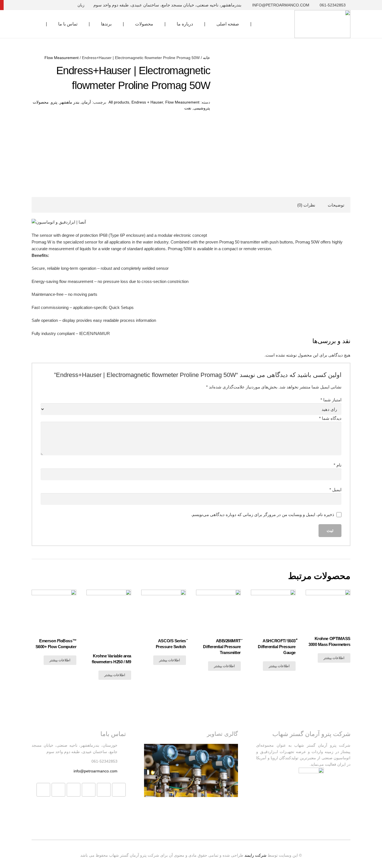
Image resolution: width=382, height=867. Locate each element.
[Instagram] (39, 5)
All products (119, 102)
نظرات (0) (306, 205)
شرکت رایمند (255, 855)
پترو (54, 102)
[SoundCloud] (9, 5)
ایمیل (335, 489)
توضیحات (336, 205)
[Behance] (49, 5)
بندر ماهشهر (69, 102)
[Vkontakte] (19, 5)
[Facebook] (59, 5)
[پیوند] (322, 24)
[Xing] (29, 5)
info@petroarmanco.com (95, 771)
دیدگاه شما (330, 418)
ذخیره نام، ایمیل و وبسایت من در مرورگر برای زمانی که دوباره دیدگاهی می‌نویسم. (262, 514)
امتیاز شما (330, 399)
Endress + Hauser (147, 102)
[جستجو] (34, 24)
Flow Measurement (61, 58)
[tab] (335, 205)
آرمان (86, 102)
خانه (206, 58)
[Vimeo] (104, 790)
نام (337, 465)
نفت (187, 108)
